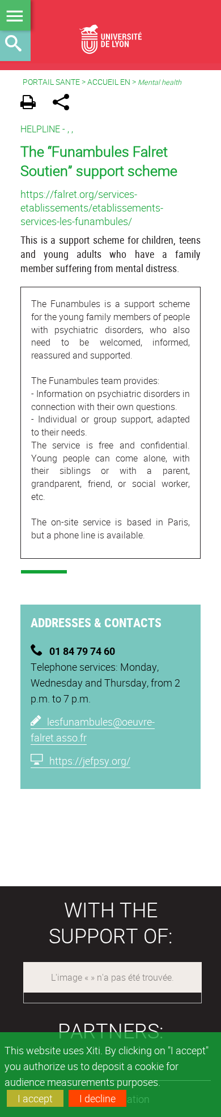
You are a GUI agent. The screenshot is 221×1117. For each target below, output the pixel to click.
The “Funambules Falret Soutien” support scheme (98, 160)
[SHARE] (65, 103)
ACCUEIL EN (108, 81)
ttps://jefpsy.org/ (89, 760)
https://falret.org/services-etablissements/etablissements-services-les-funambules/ (91, 207)
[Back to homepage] (110, 31)
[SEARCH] (15, 46)
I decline (97, 1098)
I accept (35, 1098)
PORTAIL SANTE (51, 81)
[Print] (32, 103)
